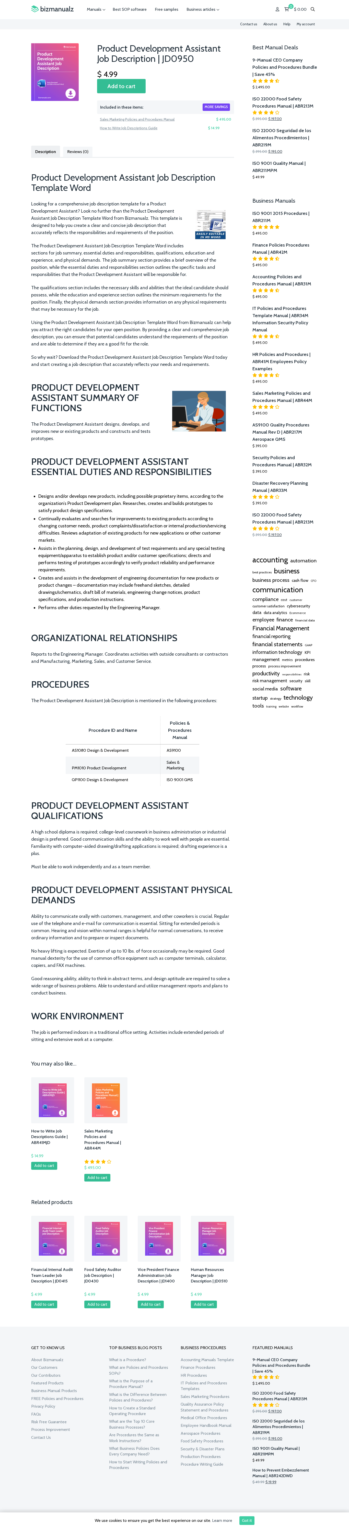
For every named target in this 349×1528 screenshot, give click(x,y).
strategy (275, 698)
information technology (277, 652)
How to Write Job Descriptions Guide (128, 128)
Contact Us (41, 1437)
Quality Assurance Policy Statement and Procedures (204, 1407)
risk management (269, 680)
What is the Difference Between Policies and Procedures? (138, 1397)
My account (306, 24)
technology (298, 697)
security (296, 681)
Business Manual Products (54, 1390)
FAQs (36, 1414)
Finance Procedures (198, 1367)
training (271, 706)
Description (45, 151)
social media (265, 689)
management (266, 659)
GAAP (308, 645)
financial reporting (271, 636)
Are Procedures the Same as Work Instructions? (134, 1437)
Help (286, 24)
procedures (305, 659)
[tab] (45, 151)
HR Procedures (194, 1375)
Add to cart (121, 86)
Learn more (222, 1520)
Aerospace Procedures (200, 1433)
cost (284, 600)
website (284, 706)
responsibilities (291, 674)
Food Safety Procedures (202, 1441)
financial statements (277, 644)
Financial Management (280, 628)
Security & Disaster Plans (203, 1448)
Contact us (248, 24)
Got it (247, 1520)
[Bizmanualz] (52, 9)
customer (295, 600)
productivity (266, 673)
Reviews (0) (77, 151)
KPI (307, 652)
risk (307, 673)
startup (260, 698)
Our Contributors (46, 1375)
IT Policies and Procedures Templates (204, 1386)
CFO (313, 581)
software (291, 688)
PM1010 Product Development (99, 768)
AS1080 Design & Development (100, 750)
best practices (262, 572)
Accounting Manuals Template (207, 1359)
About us (270, 24)
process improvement (284, 666)
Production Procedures (201, 1456)
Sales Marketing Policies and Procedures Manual (137, 119)
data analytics (275, 612)
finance (284, 619)
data (256, 612)
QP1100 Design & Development (100, 779)
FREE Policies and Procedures (57, 1398)
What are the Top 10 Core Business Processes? (132, 1424)
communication (277, 589)
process (259, 666)
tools (258, 706)
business (286, 570)
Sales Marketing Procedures (205, 1396)
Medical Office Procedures (204, 1417)
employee (263, 620)
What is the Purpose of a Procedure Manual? (131, 1384)
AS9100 (174, 750)
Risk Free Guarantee (49, 1421)
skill (307, 681)
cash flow (300, 580)
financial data (305, 620)
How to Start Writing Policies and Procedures (138, 1465)
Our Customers (44, 1367)
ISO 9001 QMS (180, 779)
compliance (265, 599)
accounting (270, 559)
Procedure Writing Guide (202, 1464)
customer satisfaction (268, 606)
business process (270, 580)
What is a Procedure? (127, 1359)
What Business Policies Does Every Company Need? (134, 1451)
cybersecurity (298, 606)
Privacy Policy (43, 1406)
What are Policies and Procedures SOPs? (138, 1370)
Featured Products (47, 1383)
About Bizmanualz (47, 1359)
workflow (297, 706)
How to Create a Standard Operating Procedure (132, 1411)
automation (303, 561)
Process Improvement (50, 1429)
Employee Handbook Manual (206, 1425)
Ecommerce (297, 613)
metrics (287, 660)
